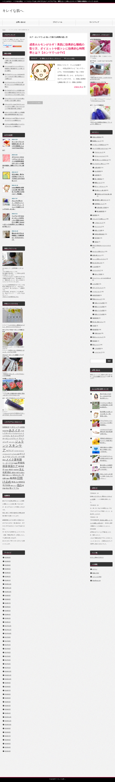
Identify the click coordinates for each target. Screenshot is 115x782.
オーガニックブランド (10, 438)
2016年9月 (8, 682)
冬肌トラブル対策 (99, 303)
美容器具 (94, 341)
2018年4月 (8, 614)
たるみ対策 (95, 266)
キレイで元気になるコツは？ (100, 148)
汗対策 (94, 325)
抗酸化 (8, 478)
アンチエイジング (17, 433)
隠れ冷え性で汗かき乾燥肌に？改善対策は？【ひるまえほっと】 (18, 236)
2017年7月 (8, 644)
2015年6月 (8, 739)
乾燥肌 (21, 463)
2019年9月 (8, 557)
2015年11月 (8, 720)
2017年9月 (8, 637)
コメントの (96, 576)
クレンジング (98, 226)
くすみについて (99, 222)
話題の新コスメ (96, 255)
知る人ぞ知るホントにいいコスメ (101, 245)
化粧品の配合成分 (99, 234)
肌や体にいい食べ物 (100, 190)
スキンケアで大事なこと (99, 219)
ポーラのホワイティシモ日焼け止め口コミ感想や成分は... (106, 458)
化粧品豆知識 (96, 295)
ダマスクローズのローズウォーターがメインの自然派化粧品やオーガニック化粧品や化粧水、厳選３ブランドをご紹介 (13, 162)
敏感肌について (96, 141)
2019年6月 (8, 565)
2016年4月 (8, 701)
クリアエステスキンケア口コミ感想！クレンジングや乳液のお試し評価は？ (14, 84)
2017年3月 (8, 660)
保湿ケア (13, 466)
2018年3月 (8, 618)
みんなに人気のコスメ (98, 251)
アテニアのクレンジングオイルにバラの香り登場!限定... (106, 422)
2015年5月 (8, 743)
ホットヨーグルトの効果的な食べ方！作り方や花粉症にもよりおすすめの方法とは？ (13, 146)
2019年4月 (8, 572)
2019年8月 (8, 561)
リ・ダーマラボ (7, 463)
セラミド (10, 450)
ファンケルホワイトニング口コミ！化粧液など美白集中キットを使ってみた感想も (14, 68)
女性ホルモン (17, 475)
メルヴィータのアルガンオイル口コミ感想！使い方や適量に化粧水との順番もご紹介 (14, 60)
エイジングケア (17, 436)
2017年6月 (8, 648)
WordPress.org (96, 580)
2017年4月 (8, 656)
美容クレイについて (97, 337)
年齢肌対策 (95, 318)
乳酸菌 (16, 463)
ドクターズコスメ (19, 450)
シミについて (98, 352)
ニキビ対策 (95, 284)
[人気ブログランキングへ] (17, 46)
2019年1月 (8, 580)
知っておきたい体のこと (99, 163)
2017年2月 (8, 663)
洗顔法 (96, 241)
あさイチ (15, 430)
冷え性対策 (98, 171)
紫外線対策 (95, 329)
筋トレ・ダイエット (55, 58)
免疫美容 (16, 469)
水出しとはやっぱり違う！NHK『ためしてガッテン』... (106, 476)
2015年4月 (8, 747)
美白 (7, 488)
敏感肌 (13, 478)
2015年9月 (8, 728)
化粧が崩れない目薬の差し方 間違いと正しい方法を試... (106, 449)
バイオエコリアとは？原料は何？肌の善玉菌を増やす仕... (106, 431)
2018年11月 (8, 588)
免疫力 (11, 469)
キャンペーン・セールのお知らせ (101, 278)
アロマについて (99, 152)
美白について (96, 344)
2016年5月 (8, 698)
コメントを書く (70, 58)
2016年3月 (8, 705)
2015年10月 (8, 724)
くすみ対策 (98, 348)
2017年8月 (8, 641)
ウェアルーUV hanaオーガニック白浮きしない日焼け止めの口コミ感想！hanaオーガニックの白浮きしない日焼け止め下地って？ (13, 221)
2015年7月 (8, 736)
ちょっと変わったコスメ (99, 259)
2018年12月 (8, 584)
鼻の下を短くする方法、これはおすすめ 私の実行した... (105, 396)
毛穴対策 (6, 485)
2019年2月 (8, 576)
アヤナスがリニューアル (98, 100)
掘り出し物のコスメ (97, 322)
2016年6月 (8, 694)
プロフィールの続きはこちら (10, 296)
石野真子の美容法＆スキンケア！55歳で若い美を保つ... (106, 440)
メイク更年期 (14, 459)
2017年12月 (8, 626)
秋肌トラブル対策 (99, 314)
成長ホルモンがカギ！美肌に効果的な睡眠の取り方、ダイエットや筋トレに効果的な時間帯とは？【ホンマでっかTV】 (57, 48)
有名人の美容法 (18, 482)
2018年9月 (8, 595)
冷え (21, 469)
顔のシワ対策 (98, 274)
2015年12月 (8, 717)
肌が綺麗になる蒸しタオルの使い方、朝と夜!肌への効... (106, 414)
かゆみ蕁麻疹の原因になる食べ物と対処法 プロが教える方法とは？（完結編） (18, 191)
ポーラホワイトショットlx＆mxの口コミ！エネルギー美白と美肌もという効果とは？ (15, 76)
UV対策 (22, 427)
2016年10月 (8, 679)
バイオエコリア (6, 454)
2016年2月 (8, 709)
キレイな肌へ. (13, 11)
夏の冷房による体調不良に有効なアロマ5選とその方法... (106, 467)
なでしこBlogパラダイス (97, 557)
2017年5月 (8, 652)
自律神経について (99, 203)
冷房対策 (97, 175)
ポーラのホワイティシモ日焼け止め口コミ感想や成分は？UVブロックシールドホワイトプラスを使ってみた (15, 92)
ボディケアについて (97, 287)
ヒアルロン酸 (15, 454)
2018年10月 (8, 591)
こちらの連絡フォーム (99, 376)
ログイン (94, 569)
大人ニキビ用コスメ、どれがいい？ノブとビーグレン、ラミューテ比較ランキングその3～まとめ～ (13, 205)
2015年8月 (8, 732)
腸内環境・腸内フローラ (101, 200)
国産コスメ (9, 475)
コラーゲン (12, 442)
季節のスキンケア (97, 299)
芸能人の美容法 (96, 137)
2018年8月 (8, 599)
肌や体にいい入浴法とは (101, 160)
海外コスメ (13, 485)
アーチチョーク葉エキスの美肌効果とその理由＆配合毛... (106, 405)
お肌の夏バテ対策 (102, 207)
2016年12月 (8, 671)
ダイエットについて (100, 156)
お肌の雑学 (98, 167)
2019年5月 (8, 569)
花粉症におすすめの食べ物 (104, 194)
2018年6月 (8, 606)
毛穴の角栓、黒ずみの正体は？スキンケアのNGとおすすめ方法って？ (18, 178)
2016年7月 (8, 690)
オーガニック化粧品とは (99, 144)
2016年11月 (8, 675)
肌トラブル (14, 488)
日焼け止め (98, 333)
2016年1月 (8, 713)
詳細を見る (78, 87)
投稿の (95, 573)
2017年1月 (8, 667)
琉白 (19, 485)
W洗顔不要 (5, 431)
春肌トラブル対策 (99, 310)
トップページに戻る (35, 102)
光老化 (6, 469)
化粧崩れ (6, 472)
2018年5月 (8, 610)
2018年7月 (8, 603)
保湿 (4, 466)
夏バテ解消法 (98, 179)
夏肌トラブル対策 (99, 306)
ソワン (94, 58)
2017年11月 (8, 629)
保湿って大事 (98, 230)
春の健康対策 (100, 211)
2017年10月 (8, 633)
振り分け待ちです (97, 263)
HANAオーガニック (10, 427)
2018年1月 (8, 622)
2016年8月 (8, 686)
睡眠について (45, 58)
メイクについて (96, 291)
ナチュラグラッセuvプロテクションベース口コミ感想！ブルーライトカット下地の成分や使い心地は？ (15, 106)
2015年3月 (8, 751)
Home (4, 29)
